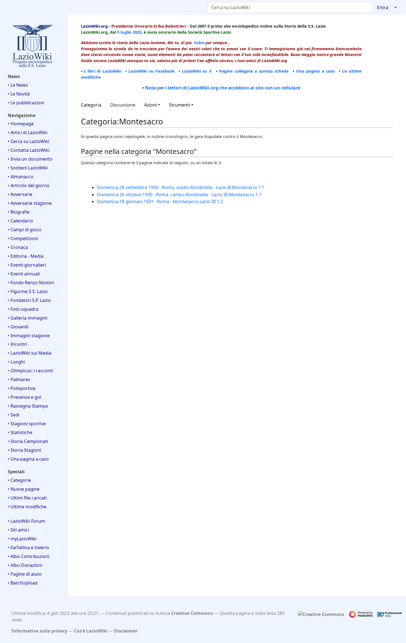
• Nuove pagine (23, 489)
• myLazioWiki (22, 539)
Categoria (91, 105)
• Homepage (21, 124)
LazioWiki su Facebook (151, 71)
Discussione (122, 105)
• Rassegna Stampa (28, 406)
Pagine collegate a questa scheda (254, 71)
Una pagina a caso (315, 71)
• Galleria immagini (27, 318)
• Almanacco (20, 177)
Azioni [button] (150, 105)
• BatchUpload (23, 583)
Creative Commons (192, 613)
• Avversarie (20, 194)
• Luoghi (16, 362)
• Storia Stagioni (24, 450)
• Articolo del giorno (28, 185)
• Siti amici (18, 530)
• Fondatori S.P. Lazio (29, 300)
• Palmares (19, 379)
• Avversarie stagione (30, 203)
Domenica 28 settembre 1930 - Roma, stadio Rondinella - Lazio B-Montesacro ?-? (180, 187)
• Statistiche (20, 432)
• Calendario (20, 221)
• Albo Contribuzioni (28, 556)
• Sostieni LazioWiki (28, 168)
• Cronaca (18, 247)
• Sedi (13, 415)
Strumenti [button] (179, 105)
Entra (382, 7)
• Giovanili (18, 327)
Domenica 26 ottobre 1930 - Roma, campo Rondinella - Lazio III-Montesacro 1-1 (179, 195)
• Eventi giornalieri (27, 265)
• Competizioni (23, 238)
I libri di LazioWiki (102, 71)
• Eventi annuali (24, 274)
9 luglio (124, 32)
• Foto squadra (23, 309)
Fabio (199, 42)
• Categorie (19, 480)
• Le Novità (19, 94)
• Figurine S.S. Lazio (28, 291)
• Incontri (17, 344)
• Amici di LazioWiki (28, 132)
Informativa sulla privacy (39, 631)
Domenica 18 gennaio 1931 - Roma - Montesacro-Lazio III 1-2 (160, 201)
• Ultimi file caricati (27, 498)
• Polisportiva (21, 388)
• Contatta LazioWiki (28, 150)
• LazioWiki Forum (26, 521)
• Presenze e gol (24, 397)
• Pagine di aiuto (25, 574)
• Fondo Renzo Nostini (31, 283)
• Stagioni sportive (27, 424)
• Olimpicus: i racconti (30, 371)
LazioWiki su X (197, 71)
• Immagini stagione (29, 336)
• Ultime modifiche (27, 507)
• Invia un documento (30, 159)
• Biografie (19, 212)
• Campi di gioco (24, 230)
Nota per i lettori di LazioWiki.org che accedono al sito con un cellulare (222, 88)
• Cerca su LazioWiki (28, 141)
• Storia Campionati (28, 441)
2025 (137, 32)
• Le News (18, 85)
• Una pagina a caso (28, 459)
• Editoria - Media (25, 256)
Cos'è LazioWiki (90, 631)
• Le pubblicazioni (26, 103)
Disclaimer (126, 631)
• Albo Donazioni (25, 565)
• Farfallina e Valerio (28, 547)
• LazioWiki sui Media (29, 353)
